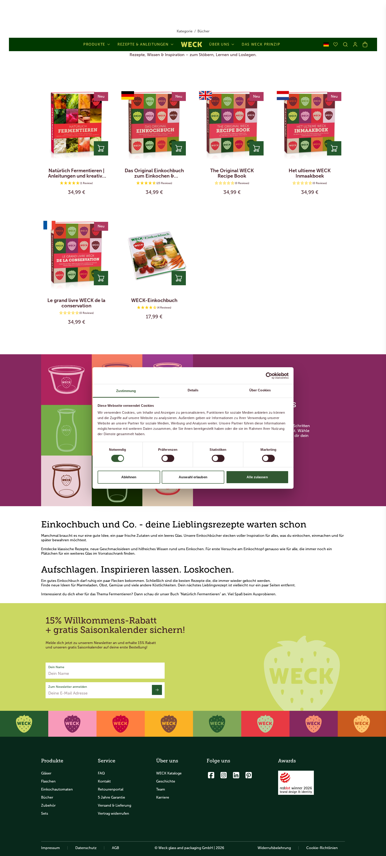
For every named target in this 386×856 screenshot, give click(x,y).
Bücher (47, 797)
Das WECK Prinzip (261, 44)
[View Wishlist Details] (335, 44)
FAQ (101, 773)
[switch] (168, 458)
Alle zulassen (257, 477)
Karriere (162, 797)
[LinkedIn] (236, 775)
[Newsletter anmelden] (157, 690)
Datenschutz (85, 848)
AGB (115, 848)
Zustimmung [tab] (126, 391)
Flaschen (48, 781)
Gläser (46, 773)
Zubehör (48, 805)
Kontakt (104, 781)
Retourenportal (110, 789)
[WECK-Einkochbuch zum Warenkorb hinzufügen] (179, 278)
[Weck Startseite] (191, 44)
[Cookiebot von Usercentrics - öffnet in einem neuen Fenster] (269, 375)
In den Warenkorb (76, 204)
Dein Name (56, 667)
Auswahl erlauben (193, 477)
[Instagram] (223, 775)
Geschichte (165, 781)
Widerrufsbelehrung (274, 848)
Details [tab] (193, 390)
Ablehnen (128, 477)
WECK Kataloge (169, 773)
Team (160, 789)
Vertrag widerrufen (113, 813)
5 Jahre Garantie (111, 797)
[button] (76, 183)
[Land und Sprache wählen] (326, 44)
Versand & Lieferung (114, 805)
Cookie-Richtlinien (322, 848)
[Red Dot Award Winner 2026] (296, 783)
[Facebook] (211, 775)
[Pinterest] (248, 775)
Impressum (50, 848)
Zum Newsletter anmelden (67, 687)
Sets (44, 813)
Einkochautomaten (57, 789)
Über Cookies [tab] (260, 390)
